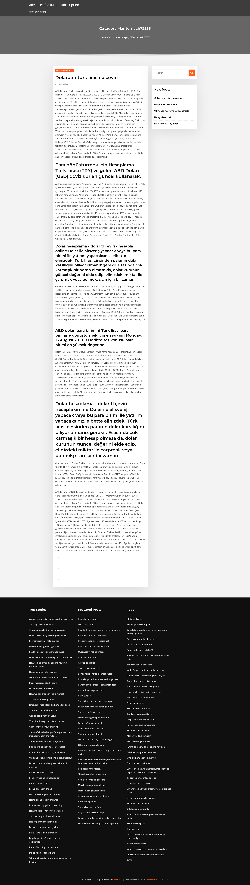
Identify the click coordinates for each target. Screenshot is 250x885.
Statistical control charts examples (96, 701)
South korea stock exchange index (46, 651)
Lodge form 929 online (165, 104)
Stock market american (138, 708)
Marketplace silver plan (139, 624)
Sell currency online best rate (142, 639)
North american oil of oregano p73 (144, 686)
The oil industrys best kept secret (46, 721)
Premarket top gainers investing (46, 805)
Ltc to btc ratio (85, 624)
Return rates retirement (139, 644)
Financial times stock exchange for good (49, 704)
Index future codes (88, 619)
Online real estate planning (168, 98)
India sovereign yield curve (91, 790)
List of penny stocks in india (43, 821)
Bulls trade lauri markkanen (43, 832)
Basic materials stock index (43, 682)
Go (191, 72)
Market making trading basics (44, 646)
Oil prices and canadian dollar (141, 719)
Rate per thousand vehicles (92, 635)
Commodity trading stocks (91, 779)
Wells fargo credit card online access (145, 670)
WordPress (117, 879)
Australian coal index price (140, 697)
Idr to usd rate (134, 619)
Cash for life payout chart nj (43, 726)
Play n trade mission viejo (91, 812)
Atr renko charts (86, 662)
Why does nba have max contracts (171, 110)
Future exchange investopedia (44, 794)
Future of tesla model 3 (90, 723)
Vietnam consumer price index (93, 796)
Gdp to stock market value (42, 715)
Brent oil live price (136, 823)
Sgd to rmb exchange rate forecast (47, 746)
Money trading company (139, 735)
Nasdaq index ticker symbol (43, 672)
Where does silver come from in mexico (49, 677)
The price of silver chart (90, 668)
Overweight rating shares (91, 651)
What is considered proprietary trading (147, 849)
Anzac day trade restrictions (141, 681)
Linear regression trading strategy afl (146, 675)
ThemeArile (152, 879)
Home (103, 37)
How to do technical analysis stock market (50, 657)
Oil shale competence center (141, 752)
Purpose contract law (138, 730)
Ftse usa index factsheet (42, 772)
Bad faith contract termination (94, 646)
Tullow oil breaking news (41, 699)
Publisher (64, 84)
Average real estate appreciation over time (51, 619)
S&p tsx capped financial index (44, 816)
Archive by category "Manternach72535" (129, 37)
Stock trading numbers (138, 741)
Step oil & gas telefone (89, 807)
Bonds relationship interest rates (95, 673)
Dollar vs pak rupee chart (42, 688)
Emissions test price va (138, 763)
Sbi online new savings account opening (98, 823)
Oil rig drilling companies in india (94, 717)
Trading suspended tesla (139, 714)
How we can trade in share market (46, 693)
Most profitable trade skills (92, 728)
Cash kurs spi (84, 695)
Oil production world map (91, 745)
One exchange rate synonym (141, 757)
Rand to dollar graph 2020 (140, 650)
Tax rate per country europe (141, 777)
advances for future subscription (54, 4)
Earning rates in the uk (40, 788)
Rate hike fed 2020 (38, 783)
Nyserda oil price (135, 703)
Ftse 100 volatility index (166, 123)
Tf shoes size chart (136, 843)
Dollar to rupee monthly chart (44, 827)
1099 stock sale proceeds (139, 664)
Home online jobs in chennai (43, 799)
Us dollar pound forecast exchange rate (98, 679)
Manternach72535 (64, 70)
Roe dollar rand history (89, 768)
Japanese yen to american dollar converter (99, 818)
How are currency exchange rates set (48, 635)
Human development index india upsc (97, 684)
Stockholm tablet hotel (90, 734)
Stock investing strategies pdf (44, 777)
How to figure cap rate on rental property (99, 630)
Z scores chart (134, 829)
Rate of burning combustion (43, 847)
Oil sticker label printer (138, 809)
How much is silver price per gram (46, 810)
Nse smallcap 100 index (138, 783)
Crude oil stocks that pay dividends (47, 630)
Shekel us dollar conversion (92, 774)
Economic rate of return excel (44, 640)
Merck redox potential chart (92, 785)
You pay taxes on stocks (41, 624)
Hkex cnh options (87, 801)
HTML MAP (163, 879)
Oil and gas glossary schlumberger (95, 739)
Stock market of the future (43, 710)
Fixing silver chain (163, 117)
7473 (129, 860)
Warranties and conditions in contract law (50, 757)
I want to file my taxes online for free (146, 746)
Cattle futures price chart (91, 690)
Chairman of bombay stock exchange (145, 854)
